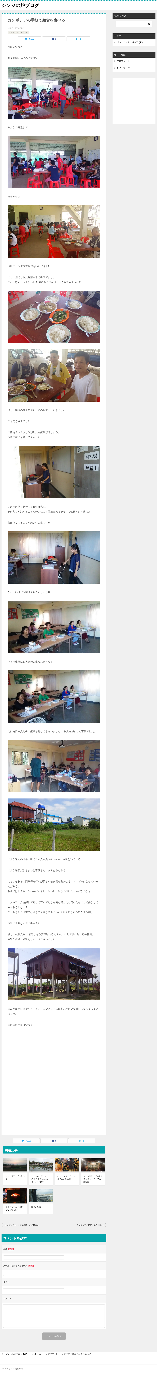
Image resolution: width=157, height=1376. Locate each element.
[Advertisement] (54, 1059)
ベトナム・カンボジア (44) (130, 42)
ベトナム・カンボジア (18, 32)
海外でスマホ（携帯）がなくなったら (15, 1208)
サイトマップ (123, 68)
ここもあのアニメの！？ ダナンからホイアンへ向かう (40, 1179)
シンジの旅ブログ (20, 5)
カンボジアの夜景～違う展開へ (90, 1225)
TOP (16, 1354)
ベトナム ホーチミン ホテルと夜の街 (66, 1177)
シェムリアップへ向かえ (15, 1177)
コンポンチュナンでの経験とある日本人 (22, 1225)
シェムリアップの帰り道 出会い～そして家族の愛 (92, 1179)
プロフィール (123, 61)
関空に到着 (36, 1207)
